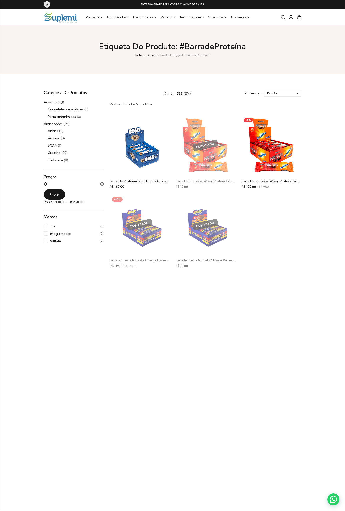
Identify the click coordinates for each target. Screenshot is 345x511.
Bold (53, 226)
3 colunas (179, 93)
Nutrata (55, 241)
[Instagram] (47, 4)
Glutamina (55, 160)
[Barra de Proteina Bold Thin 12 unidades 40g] (140, 145)
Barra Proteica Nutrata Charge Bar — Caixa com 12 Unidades (156, 260)
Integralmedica (60, 234)
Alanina (53, 131)
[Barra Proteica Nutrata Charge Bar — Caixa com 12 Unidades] (140, 224)
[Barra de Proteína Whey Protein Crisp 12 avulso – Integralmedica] (205, 145)
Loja (153, 55)
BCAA (52, 145)
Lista (166, 93)
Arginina (54, 138)
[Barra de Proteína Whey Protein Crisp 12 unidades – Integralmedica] (271, 145)
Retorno (140, 55)
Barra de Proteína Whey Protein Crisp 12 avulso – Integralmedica (225, 181)
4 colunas (187, 93)
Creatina (54, 153)
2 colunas (173, 93)
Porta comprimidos (62, 117)
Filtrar (54, 194)
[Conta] (291, 17)
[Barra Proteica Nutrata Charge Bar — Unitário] (205, 224)
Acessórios (52, 102)
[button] (333, 499)
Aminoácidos (53, 124)
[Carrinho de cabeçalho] (299, 17)
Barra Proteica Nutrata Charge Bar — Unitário (210, 260)
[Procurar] (283, 17)
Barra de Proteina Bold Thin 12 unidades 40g (144, 181)
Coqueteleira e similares (65, 109)
